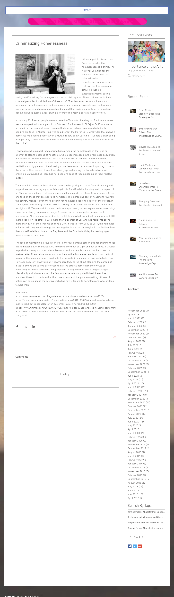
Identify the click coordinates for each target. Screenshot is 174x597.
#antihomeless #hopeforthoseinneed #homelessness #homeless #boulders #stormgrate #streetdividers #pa (146, 509)
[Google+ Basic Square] (140, 544)
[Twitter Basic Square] (135, 544)
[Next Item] (159, 51)
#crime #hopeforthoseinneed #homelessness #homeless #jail (146, 514)
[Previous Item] (133, 51)
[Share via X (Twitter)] (25, 326)
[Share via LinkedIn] (33, 326)
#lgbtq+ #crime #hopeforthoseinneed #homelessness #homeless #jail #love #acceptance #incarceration (146, 525)
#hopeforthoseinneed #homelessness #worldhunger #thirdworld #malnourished (146, 520)
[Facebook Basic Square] (130, 544)
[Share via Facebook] (17, 326)
